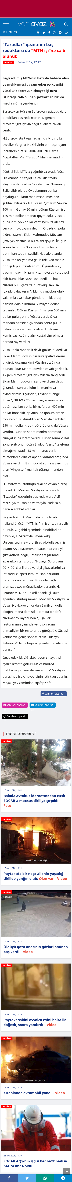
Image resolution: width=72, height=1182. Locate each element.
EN (10, 32)
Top (66, 1171)
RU (5, 32)
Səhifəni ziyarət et (52, 696)
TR (15, 32)
